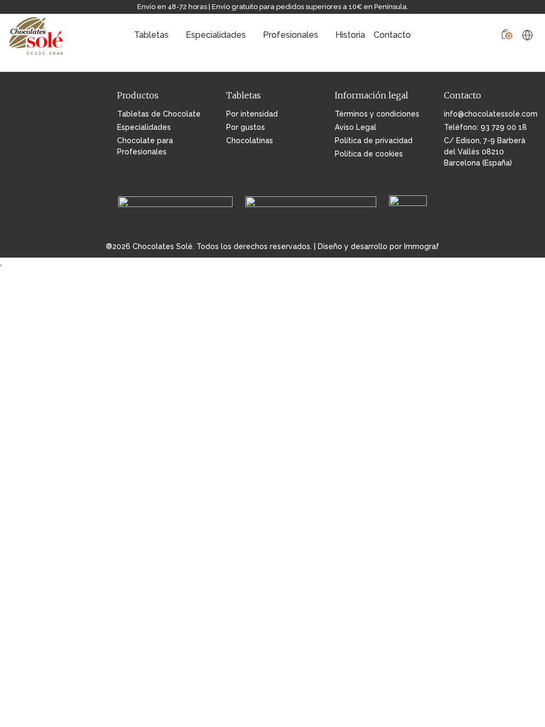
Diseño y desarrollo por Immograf (378, 246)
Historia (350, 35)
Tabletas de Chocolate (159, 114)
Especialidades (216, 35)
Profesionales (290, 35)
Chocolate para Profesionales (145, 146)
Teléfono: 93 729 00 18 (485, 127)
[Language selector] (527, 35)
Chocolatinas (249, 140)
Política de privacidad (373, 140)
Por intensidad (252, 114)
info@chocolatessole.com (490, 114)
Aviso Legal (355, 127)
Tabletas (151, 35)
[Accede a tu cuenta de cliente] (489, 35)
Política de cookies (369, 154)
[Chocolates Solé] (36, 34)
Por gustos (245, 127)
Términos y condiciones (377, 114)
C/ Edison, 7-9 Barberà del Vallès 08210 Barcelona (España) (484, 151)
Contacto (392, 35)
